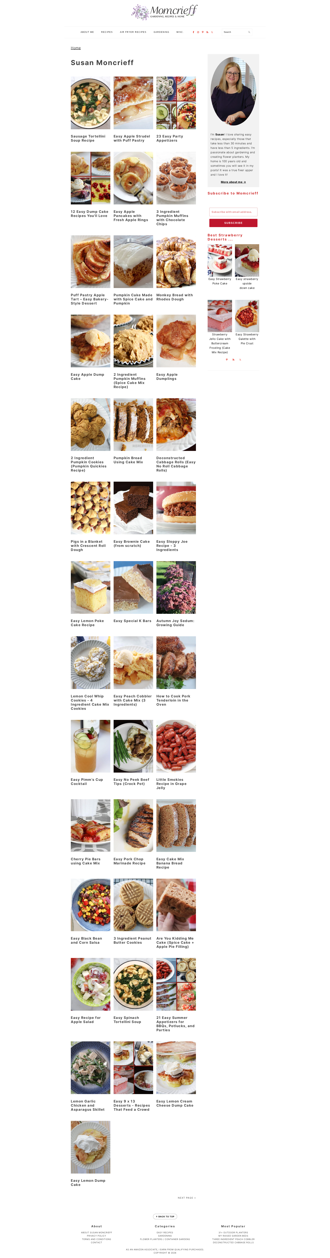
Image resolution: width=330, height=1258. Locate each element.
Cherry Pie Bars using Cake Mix (86, 861)
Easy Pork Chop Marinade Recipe (130, 861)
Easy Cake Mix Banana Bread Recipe (170, 863)
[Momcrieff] (165, 20)
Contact (96, 1242)
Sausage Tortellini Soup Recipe (88, 138)
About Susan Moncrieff (96, 1232)
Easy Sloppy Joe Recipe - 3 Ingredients (172, 545)
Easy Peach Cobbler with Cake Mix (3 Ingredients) (133, 700)
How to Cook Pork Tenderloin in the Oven (173, 700)
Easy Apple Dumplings (167, 376)
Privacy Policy (96, 1235)
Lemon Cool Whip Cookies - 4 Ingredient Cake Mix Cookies (90, 702)
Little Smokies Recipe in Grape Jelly (171, 784)
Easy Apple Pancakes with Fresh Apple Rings (131, 216)
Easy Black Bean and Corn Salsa (86, 940)
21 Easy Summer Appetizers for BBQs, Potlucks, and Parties (175, 1024)
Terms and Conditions (96, 1239)
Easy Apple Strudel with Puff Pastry (132, 138)
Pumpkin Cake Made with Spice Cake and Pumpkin (133, 299)
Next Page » (187, 1197)
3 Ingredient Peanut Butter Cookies (133, 940)
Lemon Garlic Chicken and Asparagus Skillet (88, 1105)
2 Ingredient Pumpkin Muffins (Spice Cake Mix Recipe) (130, 380)
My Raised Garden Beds (233, 1235)
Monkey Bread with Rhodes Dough (174, 297)
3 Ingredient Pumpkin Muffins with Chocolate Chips (172, 218)
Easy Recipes (165, 1232)
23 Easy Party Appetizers (169, 138)
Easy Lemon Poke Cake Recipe (87, 623)
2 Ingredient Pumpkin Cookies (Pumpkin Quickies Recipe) (89, 464)
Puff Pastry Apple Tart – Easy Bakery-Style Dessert (90, 299)
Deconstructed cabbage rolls (233, 1242)
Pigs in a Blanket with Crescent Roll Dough (88, 545)
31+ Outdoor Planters (233, 1232)
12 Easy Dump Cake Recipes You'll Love (90, 214)
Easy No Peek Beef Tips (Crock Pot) (132, 782)
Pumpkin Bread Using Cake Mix (128, 460)
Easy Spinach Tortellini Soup (127, 1020)
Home (76, 48)
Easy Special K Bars (133, 621)
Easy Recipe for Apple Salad (86, 1020)
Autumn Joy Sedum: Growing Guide (175, 623)
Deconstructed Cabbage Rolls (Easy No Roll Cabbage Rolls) (176, 464)
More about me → (233, 182)
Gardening (165, 1235)
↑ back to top (165, 1216)
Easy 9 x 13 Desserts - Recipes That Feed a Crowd (132, 1105)
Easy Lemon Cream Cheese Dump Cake (175, 1103)
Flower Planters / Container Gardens (165, 1239)
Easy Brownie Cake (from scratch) (132, 543)
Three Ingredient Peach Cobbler (233, 1239)
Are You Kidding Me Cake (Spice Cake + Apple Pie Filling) (175, 942)
